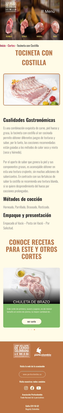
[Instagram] (26, 388)
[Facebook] (32, 388)
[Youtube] (39, 388)
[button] (48, 9)
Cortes (11, 45)
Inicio (3, 45)
